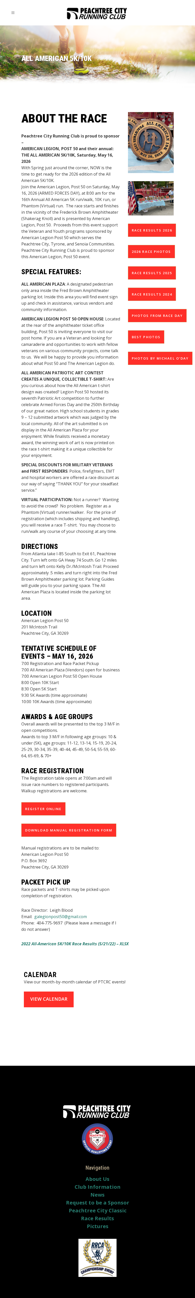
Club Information (98, 1187)
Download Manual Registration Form (68, 830)
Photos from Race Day (157, 315)
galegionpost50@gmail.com (60, 916)
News (97, 1195)
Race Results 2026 (152, 230)
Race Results (97, 1218)
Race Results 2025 (152, 273)
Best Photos (146, 337)
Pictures (97, 1226)
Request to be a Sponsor (97, 1202)
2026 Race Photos (151, 251)
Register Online (43, 809)
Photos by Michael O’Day (160, 358)
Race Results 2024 (152, 294)
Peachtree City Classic (97, 1210)
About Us (97, 1179)
